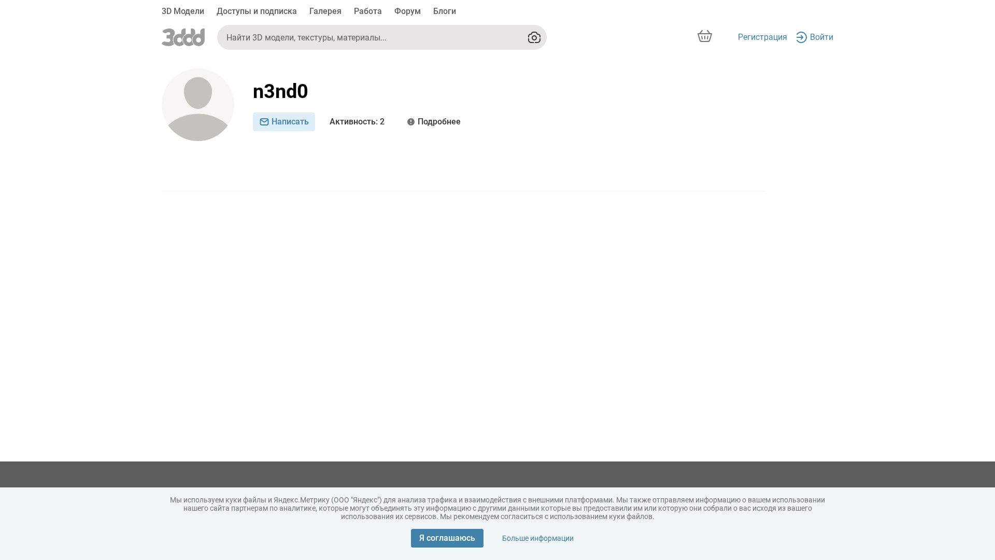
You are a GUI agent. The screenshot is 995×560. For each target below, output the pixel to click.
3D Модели (183, 11)
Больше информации (538, 538)
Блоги (444, 11)
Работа (368, 11)
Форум (407, 11)
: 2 (357, 122)
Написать (290, 122)
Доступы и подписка (257, 11)
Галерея (325, 11)
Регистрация (762, 37)
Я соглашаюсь (447, 538)
